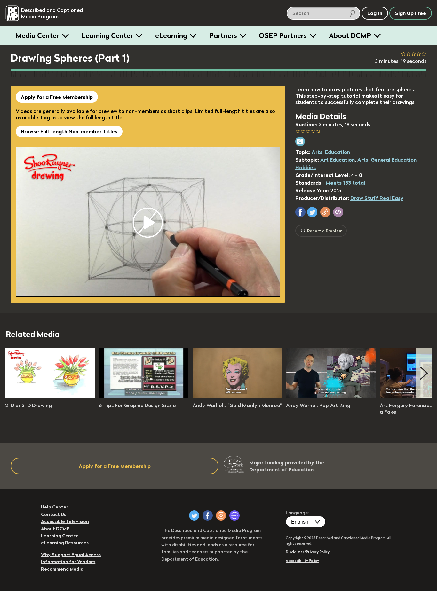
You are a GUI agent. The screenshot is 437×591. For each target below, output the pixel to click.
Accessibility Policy (302, 560)
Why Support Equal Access (71, 554)
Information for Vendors (68, 561)
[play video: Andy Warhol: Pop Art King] (331, 396)
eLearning (171, 35)
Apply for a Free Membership (57, 97)
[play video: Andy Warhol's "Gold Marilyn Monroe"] (237, 396)
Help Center (54, 507)
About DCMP (350, 35)
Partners (223, 35)
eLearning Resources (65, 543)
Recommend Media (62, 569)
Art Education (337, 159)
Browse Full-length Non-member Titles (69, 131)
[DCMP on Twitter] (194, 515)
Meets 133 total (345, 182)
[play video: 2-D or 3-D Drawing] (50, 396)
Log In (48, 117)
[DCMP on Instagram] (221, 515)
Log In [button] (374, 13)
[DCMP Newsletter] (234, 515)
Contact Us (53, 514)
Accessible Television (65, 521)
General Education (394, 159)
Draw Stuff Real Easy (376, 198)
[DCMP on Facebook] (208, 515)
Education (337, 152)
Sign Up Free (410, 13)
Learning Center (107, 35)
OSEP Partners (283, 35)
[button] (300, 212)
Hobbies (305, 167)
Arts (317, 152)
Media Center (37, 35)
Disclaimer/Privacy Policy (308, 552)
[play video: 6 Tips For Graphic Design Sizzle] (143, 396)
